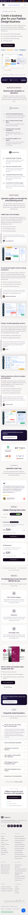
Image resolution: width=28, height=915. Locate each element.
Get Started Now (8, 686)
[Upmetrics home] (3, 5)
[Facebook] (11, 826)
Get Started (13, 535)
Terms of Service (16, 908)
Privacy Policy (9, 908)
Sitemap (2, 908)
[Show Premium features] (24, 529)
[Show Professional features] (24, 552)
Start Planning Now (8, 45)
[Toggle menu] (25, 5)
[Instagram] (20, 826)
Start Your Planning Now (14, 5)
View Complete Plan (8, 681)
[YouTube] (8, 826)
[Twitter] (14, 826)
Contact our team (18, 780)
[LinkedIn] (17, 826)
